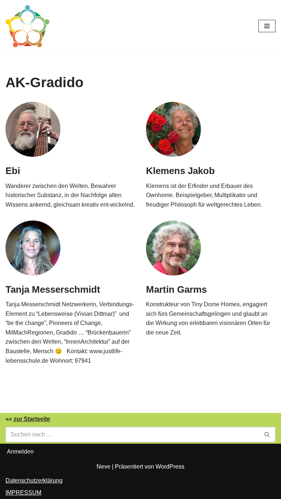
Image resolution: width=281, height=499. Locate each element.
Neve (103, 466)
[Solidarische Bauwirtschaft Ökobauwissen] (27, 26)
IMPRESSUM (23, 492)
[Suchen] (267, 434)
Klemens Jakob (180, 170)
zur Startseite (32, 419)
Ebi (12, 170)
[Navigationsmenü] (267, 26)
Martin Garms (176, 289)
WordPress (170, 466)
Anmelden (20, 451)
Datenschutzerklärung (34, 480)
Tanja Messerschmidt (52, 289)
